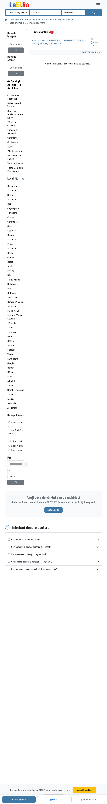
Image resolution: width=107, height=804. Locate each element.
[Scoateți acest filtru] (23, 85)
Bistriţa (10, 336)
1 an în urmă (16, 450)
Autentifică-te (89, 799)
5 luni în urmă (17, 446)
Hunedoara (12, 359)
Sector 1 (11, 248)
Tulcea (10, 327)
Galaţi (10, 226)
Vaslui (10, 354)
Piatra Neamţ (13, 311)
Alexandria (12, 408)
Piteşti (10, 270)
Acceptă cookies (84, 790)
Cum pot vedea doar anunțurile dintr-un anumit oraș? (34, 569)
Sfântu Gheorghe (15, 390)
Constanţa (12, 221)
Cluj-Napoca (13, 208)
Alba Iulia (11, 381)
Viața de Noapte (15, 163)
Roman (10, 367)
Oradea (10, 257)
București (12, 186)
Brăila (10, 253)
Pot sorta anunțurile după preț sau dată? (29, 554)
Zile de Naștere (15, 151)
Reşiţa (10, 341)
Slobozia (11, 403)
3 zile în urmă (17, 422)
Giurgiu (10, 363)
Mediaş (10, 399)
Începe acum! (53, 510)
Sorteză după (90, 52)
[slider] (7, 464)
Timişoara (12, 213)
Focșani (11, 350)
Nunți (10, 146)
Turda (10, 394)
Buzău (10, 288)
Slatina (10, 345)
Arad (9, 266)
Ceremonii (12, 137)
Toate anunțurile (42, 32)
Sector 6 (11, 195)
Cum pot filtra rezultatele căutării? (26, 539)
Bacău (10, 262)
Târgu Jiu (11, 323)
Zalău (10, 385)
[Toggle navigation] (98, 4)
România (15, 19)
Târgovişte (12, 332)
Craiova (10, 217)
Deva (9, 376)
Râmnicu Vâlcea (15, 302)
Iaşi (9, 204)
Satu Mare (12, 297)
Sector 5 (11, 239)
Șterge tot (94, 44)
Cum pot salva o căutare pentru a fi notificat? (31, 547)
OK (15, 50)
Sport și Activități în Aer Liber (58, 19)
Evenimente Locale (31, 19)
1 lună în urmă (15, 441)
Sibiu (9, 275)
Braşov (10, 235)
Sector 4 (11, 230)
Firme (54, 799)
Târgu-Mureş (13, 279)
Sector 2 (11, 199)
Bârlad (10, 372)
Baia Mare (53, 40)
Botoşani (11, 293)
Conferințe (12, 142)
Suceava (11, 306)
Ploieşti (11, 244)
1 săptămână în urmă (15, 432)
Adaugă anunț (20, 799)
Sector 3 (11, 190)
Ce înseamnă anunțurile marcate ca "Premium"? (31, 561)
